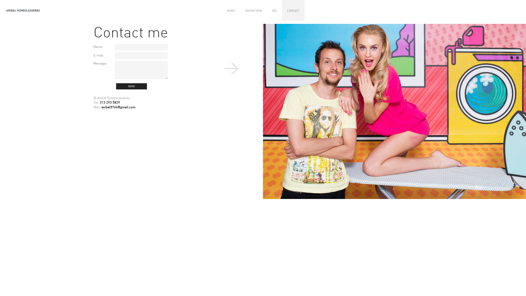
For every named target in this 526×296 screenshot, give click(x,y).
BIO (274, 10)
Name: (98, 46)
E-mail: (98, 55)
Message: (100, 63)
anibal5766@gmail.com (119, 107)
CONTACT (293, 10)
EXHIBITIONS (253, 10)
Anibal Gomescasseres (23, 10)
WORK (231, 10)
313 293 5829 (110, 102)
